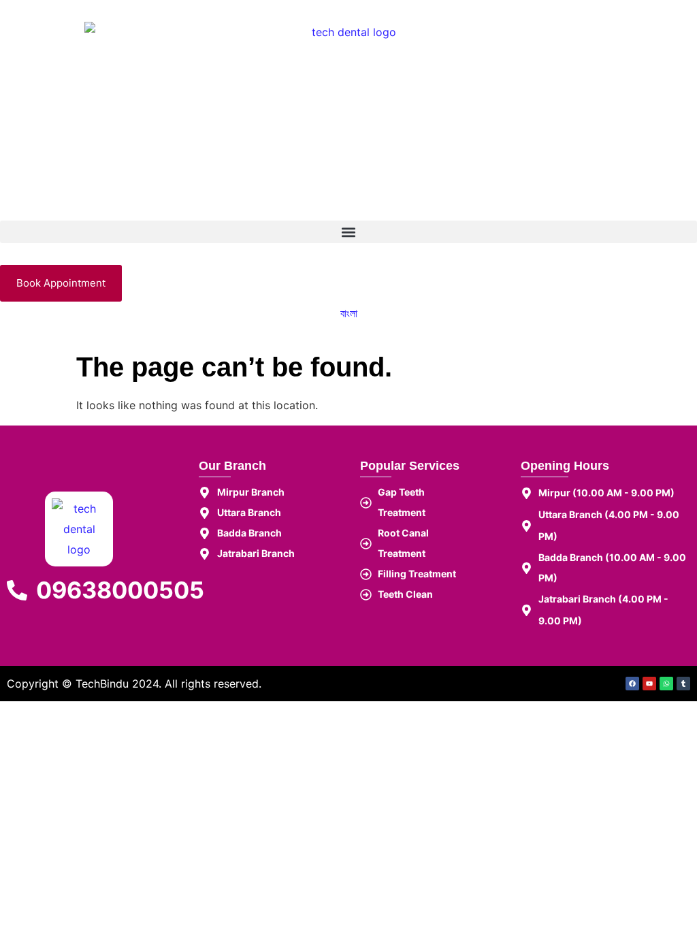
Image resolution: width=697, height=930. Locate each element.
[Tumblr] (683, 683)
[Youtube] (649, 683)
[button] (348, 232)
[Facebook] (632, 683)
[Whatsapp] (666, 683)
